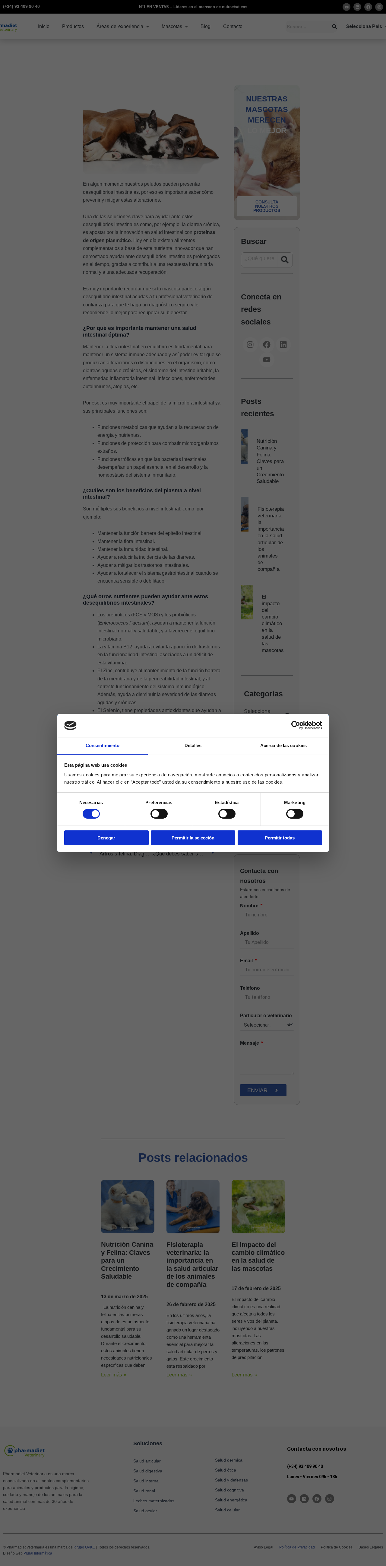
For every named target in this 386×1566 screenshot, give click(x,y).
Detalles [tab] (193, 745)
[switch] (159, 814)
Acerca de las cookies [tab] (283, 745)
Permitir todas (280, 837)
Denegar (106, 837)
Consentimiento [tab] (102, 745)
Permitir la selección (193, 837)
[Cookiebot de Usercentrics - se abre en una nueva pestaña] (295, 725)
